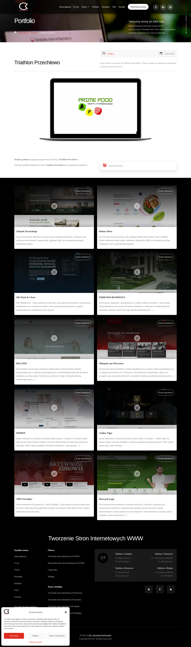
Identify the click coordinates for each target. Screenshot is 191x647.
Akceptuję (14, 636)
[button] (65, 612)
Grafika (110, 54)
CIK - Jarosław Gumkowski (99, 635)
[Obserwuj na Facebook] (160, 589)
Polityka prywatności (35, 642)
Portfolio (34, 33)
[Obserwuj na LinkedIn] (171, 589)
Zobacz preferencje (57, 636)
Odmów (35, 636)
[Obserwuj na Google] (149, 589)
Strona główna (23, 33)
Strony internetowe (83, 191)
